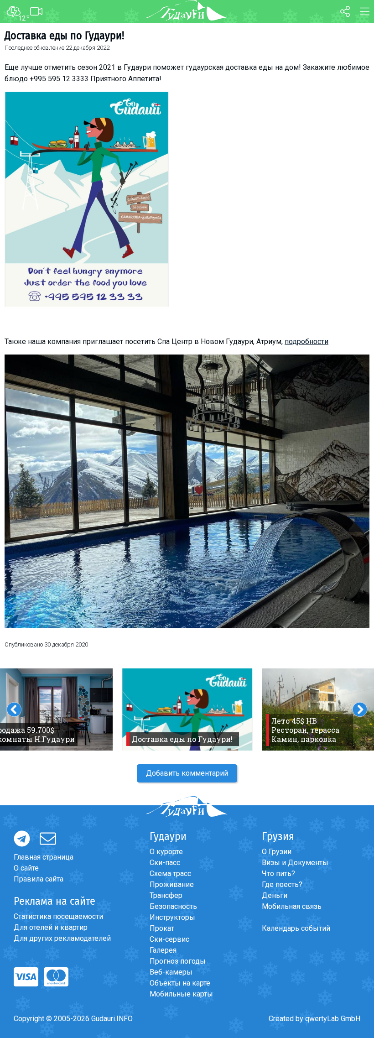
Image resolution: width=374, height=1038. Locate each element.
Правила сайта (38, 879)
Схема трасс (170, 873)
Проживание (172, 884)
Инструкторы (172, 917)
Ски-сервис (169, 939)
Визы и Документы (295, 862)
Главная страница (43, 857)
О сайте (26, 868)
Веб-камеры (171, 972)
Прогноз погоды (178, 961)
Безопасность (173, 906)
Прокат (162, 928)
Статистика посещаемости (58, 916)
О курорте (166, 851)
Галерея (163, 950)
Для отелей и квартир (51, 927)
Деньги (274, 895)
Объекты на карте (180, 983)
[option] (187, 709)
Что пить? (278, 873)
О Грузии (276, 851)
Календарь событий (296, 928)
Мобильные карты (181, 994)
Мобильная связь (292, 906)
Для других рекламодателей (62, 938)
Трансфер (166, 895)
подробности (306, 341)
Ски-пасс (165, 862)
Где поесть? (282, 884)
